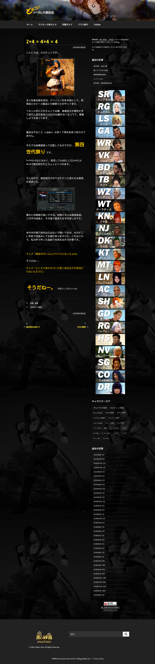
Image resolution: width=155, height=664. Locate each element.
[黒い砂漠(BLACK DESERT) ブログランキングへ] (110, 605)
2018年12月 (97, 519)
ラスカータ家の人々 (47, 24)
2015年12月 (97, 578)
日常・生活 (34, 303)
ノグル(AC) (124, 428)
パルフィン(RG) (96, 438)
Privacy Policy (98, 659)
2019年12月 (97, 502)
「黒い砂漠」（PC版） (106, 40)
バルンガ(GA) (98, 423)
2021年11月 (97, 459)
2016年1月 (97, 574)
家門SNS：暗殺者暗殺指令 (102, 83)
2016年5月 (97, 557)
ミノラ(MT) (116, 433)
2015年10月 (97, 587)
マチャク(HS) (97, 428)
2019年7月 (97, 506)
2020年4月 (97, 489)
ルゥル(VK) (120, 423)
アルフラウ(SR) (100, 408)
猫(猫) (105, 428)
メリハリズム (98, 79)
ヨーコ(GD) (124, 433)
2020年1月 (97, 497)
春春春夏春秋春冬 (99, 75)
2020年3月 (97, 493)
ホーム (30, 24)
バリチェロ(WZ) (99, 418)
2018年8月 (97, 531)
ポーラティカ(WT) (106, 433)
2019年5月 (97, 514)
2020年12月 (97, 463)
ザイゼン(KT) (106, 438)
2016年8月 (97, 553)
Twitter (97, 24)
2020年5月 (97, 485)
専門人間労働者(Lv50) (41, 114)
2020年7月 (97, 476)
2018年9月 (97, 527)
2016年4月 (97, 561)
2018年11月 (97, 523)
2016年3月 (97, 565)
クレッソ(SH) (110, 423)
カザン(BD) (96, 433)
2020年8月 (97, 472)
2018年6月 (97, 540)
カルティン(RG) (36, 307)
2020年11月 (97, 468)
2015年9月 (97, 591)
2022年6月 (97, 455)
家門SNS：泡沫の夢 (100, 66)
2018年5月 (97, 544)
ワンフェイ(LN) (114, 428)
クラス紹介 (83, 24)
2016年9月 (97, 548)
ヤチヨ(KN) (109, 413)
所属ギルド (67, 24)
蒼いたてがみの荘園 (100, 70)
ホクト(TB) (121, 413)
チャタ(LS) (97, 413)
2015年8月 (97, 595)
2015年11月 (97, 582)
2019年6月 (97, 510)
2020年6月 (97, 480)
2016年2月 (97, 570)
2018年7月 (97, 536)
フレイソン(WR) (113, 418)
